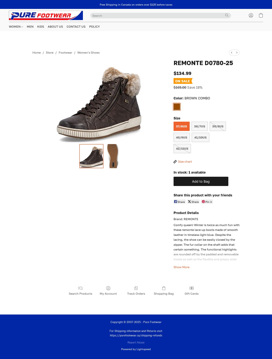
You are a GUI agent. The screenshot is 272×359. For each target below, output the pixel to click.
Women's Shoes (88, 52)
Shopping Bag (164, 293)
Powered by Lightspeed (136, 349)
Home (36, 52)
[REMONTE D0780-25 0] (91, 156)
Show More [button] (181, 267)
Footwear (65, 52)
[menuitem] (231, 52)
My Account (108, 293)
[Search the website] (227, 15)
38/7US (199, 126)
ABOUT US (55, 26)
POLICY (94, 26)
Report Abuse (136, 342)
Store (49, 52)
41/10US (200, 137)
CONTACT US (76, 26)
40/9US (181, 137)
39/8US (218, 126)
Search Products (80, 293)
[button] (46, 15)
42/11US (182, 148)
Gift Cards (192, 293)
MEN (30, 26)
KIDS (40, 26)
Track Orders (136, 293)
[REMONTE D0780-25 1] (112, 156)
